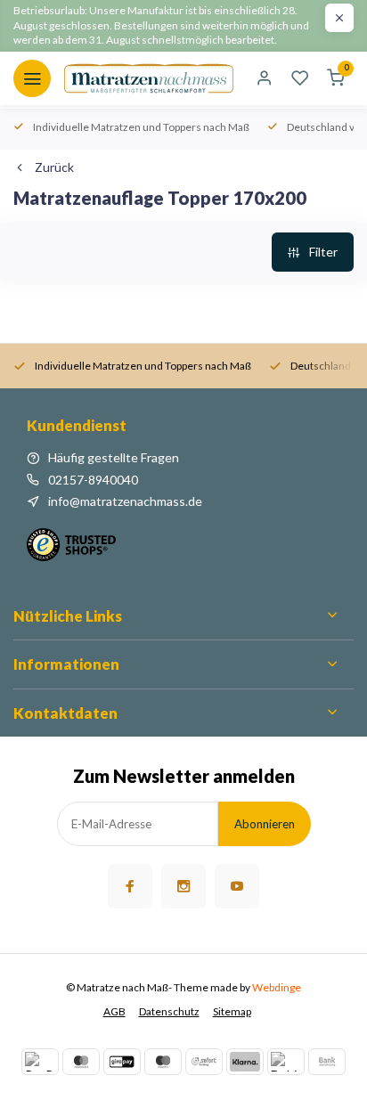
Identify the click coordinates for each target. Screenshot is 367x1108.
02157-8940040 (93, 479)
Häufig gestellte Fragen (113, 457)
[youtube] (237, 886)
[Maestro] (163, 1061)
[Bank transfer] (327, 1061)
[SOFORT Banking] (204, 1061)
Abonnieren (264, 824)
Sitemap (232, 1011)
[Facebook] (130, 886)
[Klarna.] (245, 1061)
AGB (114, 1011)
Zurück (54, 167)
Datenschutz (169, 1011)
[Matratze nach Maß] (148, 78)
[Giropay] (122, 1061)
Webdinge (276, 987)
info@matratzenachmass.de (125, 501)
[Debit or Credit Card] (286, 1061)
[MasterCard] (81, 1061)
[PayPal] (40, 1061)
